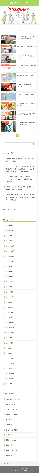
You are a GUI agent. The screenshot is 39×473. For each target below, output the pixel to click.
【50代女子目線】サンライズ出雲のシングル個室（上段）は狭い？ (20, 188)
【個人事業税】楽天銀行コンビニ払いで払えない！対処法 (20, 160)
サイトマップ (15, 468)
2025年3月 (10, 271)
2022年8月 (10, 384)
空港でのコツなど (12, 440)
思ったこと (10, 420)
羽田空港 (9, 445)
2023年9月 (10, 338)
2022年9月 (10, 379)
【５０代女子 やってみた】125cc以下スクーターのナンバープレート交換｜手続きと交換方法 (20, 179)
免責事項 (24, 468)
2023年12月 (10, 323)
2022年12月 (10, 363)
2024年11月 (10, 282)
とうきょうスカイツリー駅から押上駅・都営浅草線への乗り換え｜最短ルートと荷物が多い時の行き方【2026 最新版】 (20, 169)
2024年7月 (10, 297)
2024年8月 (10, 292)
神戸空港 (9, 435)
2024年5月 (10, 307)
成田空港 (9, 425)
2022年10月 (10, 374)
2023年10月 (10, 333)
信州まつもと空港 (12, 414)
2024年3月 (10, 317)
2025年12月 (10, 246)
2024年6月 (10, 302)
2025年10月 (10, 256)
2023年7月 (10, 348)
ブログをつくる (11, 409)
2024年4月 (10, 312)
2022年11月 (10, 368)
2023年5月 (10, 353)
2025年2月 (10, 277)
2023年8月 (10, 343)
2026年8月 (10, 225)
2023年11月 (10, 328)
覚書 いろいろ (11, 450)
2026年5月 (10, 231)
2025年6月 (10, 261)
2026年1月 (10, 241)
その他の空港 (10, 404)
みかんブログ (19, 3)
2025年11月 (10, 251)
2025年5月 (10, 266)
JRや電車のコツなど (13, 399)
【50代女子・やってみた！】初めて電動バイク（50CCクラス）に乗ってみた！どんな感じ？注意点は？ (20, 197)
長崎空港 (9, 455)
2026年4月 (10, 236)
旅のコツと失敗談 (12, 430)
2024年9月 (10, 287)
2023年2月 (10, 358)
